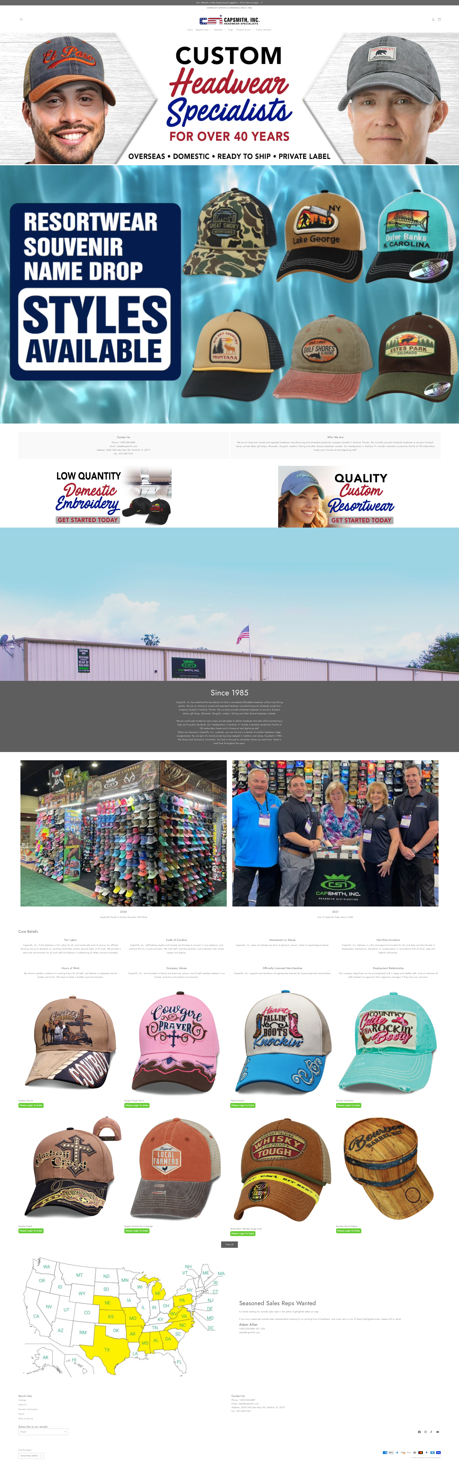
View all (229, 1244)
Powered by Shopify (434, 1458)
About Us (22, 1404)
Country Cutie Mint (344, 1100)
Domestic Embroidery (28, 1409)
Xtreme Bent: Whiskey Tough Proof (246, 1229)
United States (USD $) (29, 1455)
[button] (21, 20)
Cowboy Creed (25, 1226)
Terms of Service (25, 1418)
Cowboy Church (25, 1100)
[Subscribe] (65, 1432)
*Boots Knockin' (237, 1100)
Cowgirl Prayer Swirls (134, 1100)
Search (21, 1414)
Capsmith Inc (422, 1458)
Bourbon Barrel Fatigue (346, 1226)
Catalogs (22, 1400)
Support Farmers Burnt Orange (138, 1226)
